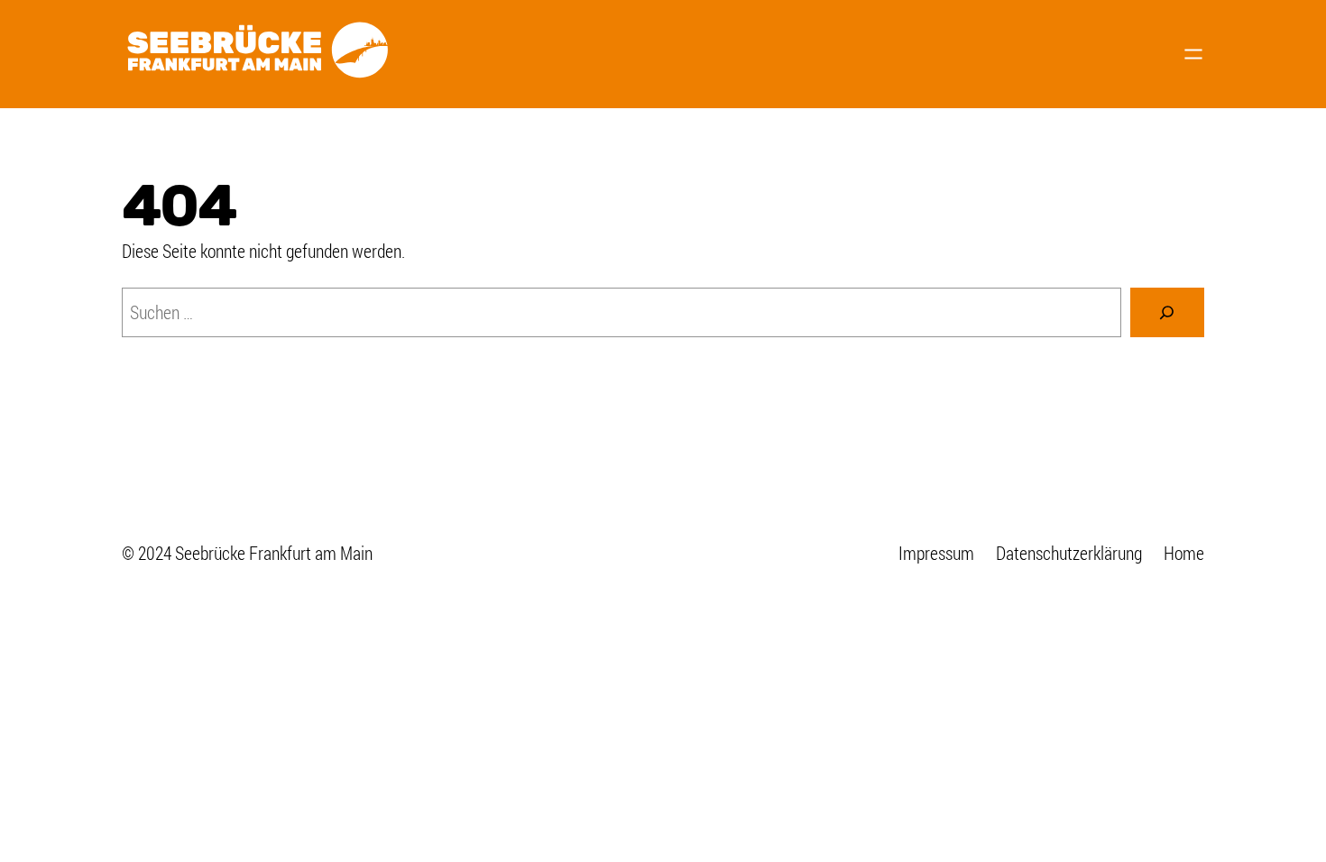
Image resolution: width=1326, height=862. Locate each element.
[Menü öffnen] (1193, 54)
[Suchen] (1167, 313)
